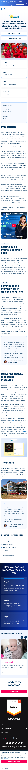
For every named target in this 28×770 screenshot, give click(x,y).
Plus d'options (5, 768)
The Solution (6, 114)
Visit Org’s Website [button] (15, 33)
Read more (5, 672)
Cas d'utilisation (6, 728)
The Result (6, 116)
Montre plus (6, 758)
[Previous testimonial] (25, 637)
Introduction (6, 109)
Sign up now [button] (14, 691)
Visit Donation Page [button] (15, 38)
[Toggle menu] (24, 9)
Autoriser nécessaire (14, 765)
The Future (6, 118)
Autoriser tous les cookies (14, 761)
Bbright (15, 151)
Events (25, 431)
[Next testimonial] (22, 637)
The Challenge (7, 111)
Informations (5, 725)
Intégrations (4, 732)
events (12, 420)
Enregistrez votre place (17, 4)
